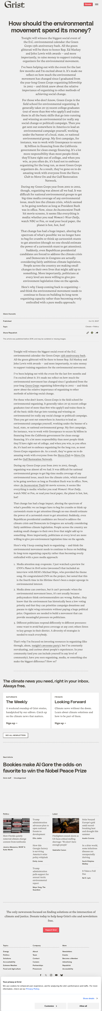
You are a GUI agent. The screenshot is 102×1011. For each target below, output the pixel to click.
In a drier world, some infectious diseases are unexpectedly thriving (90, 851)
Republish (66, 965)
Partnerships (38, 965)
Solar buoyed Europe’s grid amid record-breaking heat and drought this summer (90, 827)
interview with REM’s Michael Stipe (37, 572)
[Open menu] (96, 4)
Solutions (7, 958)
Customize (49, 1006)
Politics (6, 955)
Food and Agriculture (12, 969)
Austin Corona (88, 838)
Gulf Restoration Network (37, 459)
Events (65, 955)
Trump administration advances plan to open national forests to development (41, 827)
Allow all (83, 1006)
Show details (88, 998)
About (35, 951)
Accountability (9, 962)
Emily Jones (38, 861)
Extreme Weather (10, 965)
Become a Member (70, 958)
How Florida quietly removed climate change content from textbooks (14, 839)
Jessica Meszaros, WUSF (13, 847)
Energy (6, 951)
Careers (36, 962)
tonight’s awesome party (45, 645)
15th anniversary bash (46, 45)
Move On (40, 176)
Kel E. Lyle (86, 878)
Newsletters (67, 951)
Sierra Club (64, 455)
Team (35, 955)
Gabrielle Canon (59, 850)
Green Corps (45, 82)
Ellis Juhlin (37, 838)
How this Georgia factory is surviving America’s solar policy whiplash (40, 851)
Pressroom (37, 969)
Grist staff (7, 778)
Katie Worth (8, 850)
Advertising (67, 962)
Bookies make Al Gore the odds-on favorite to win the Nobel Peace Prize (45, 767)
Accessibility (67, 969)
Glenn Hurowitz (9, 314)
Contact (36, 958)
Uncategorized (20, 778)
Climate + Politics (92, 326)
